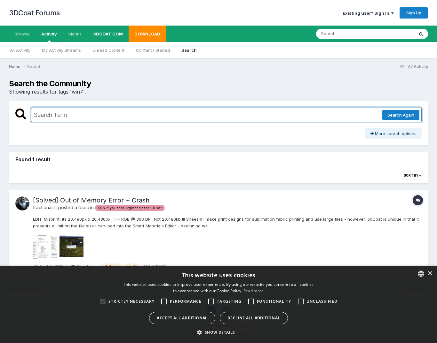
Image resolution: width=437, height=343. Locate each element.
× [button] (429, 273)
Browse (22, 33)
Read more (253, 290)
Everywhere (394, 33)
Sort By (411, 175)
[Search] (421, 34)
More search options (395, 133)
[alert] (218, 304)
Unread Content (108, 50)
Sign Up (413, 12)
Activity (49, 33)
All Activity (20, 50)
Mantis (75, 33)
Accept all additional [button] (182, 318)
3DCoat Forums (34, 13)
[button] (218, 332)
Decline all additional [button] (253, 318)
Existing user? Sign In (367, 13)
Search (189, 50)
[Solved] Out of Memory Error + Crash (91, 200)
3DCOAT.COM (108, 33)
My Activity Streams (61, 50)
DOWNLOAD (147, 33)
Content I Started (153, 50)
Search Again (400, 115)
